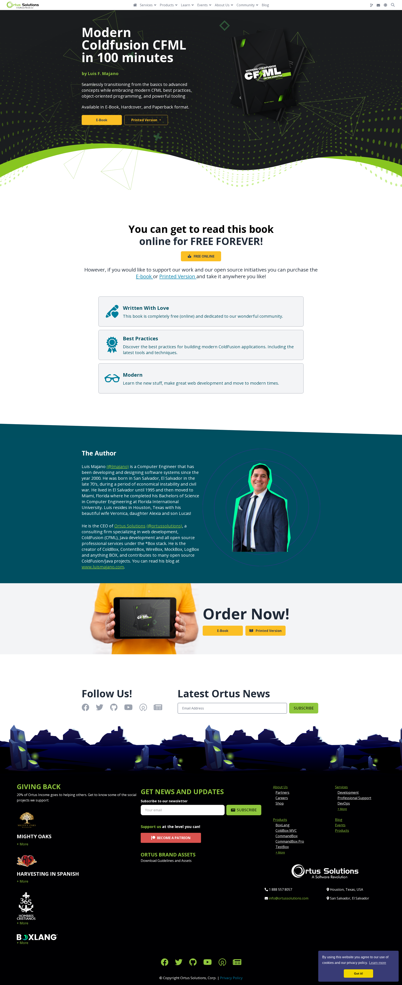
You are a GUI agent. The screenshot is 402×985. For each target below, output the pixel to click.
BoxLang (283, 825)
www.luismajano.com (103, 567)
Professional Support (354, 798)
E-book (144, 276)
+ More (22, 844)
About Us (280, 787)
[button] (385, 5)
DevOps (344, 803)
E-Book (101, 120)
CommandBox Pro (290, 841)
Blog (265, 5)
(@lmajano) (118, 466)
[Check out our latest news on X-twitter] (179, 962)
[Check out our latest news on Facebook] (164, 962)
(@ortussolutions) (164, 526)
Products (280, 819)
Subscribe (304, 708)
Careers (282, 798)
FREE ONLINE (204, 256)
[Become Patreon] (222, 962)
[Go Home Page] (135, 5)
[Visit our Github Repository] (193, 962)
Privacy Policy (231, 977)
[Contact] (378, 5)
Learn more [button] (377, 963)
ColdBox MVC (286, 830)
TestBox (282, 847)
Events (340, 825)
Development (348, 792)
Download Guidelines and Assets (166, 860)
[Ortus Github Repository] (371, 5)
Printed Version (144, 120)
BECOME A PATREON (174, 838)
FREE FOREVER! (226, 241)
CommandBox (287, 836)
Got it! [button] (358, 973)
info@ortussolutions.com (288, 898)
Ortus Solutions (130, 526)
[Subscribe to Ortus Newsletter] (237, 962)
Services (341, 787)
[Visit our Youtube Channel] (207, 962)
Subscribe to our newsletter (164, 801)
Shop (280, 803)
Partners (282, 792)
